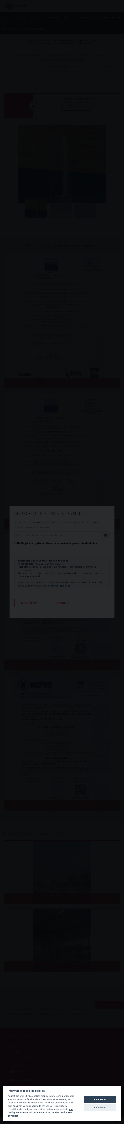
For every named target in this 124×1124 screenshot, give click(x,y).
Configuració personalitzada (23, 1112)
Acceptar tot (99, 1099)
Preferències (100, 1107)
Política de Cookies (49, 1112)
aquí (71, 1109)
